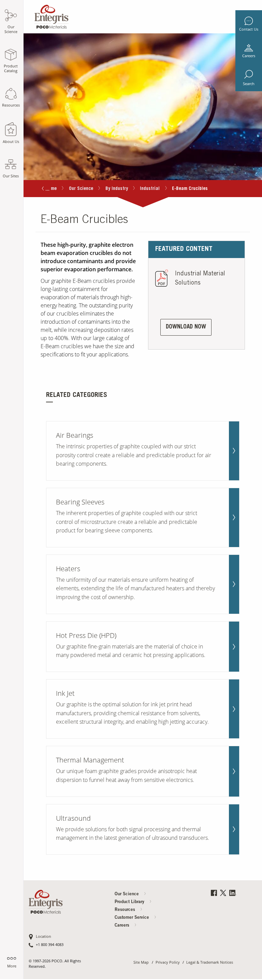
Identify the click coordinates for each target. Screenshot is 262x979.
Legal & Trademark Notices (209, 962)
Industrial (150, 189)
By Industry (116, 189)
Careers (248, 55)
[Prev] (43, 189)
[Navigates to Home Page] (51, 15)
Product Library (130, 902)
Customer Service (132, 918)
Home (51, 189)
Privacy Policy (168, 962)
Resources (125, 910)
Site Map (141, 962)
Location (43, 936)
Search (248, 83)
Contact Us (248, 29)
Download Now (186, 327)
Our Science (81, 189)
